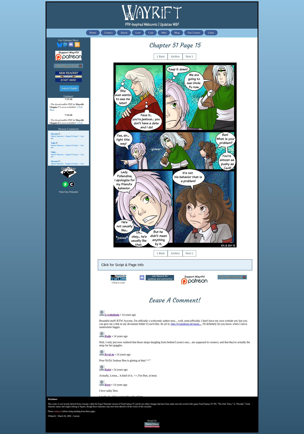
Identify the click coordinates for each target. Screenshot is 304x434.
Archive (175, 56)
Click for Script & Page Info (122, 265)
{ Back (161, 56)
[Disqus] (175, 353)
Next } (189, 56)
